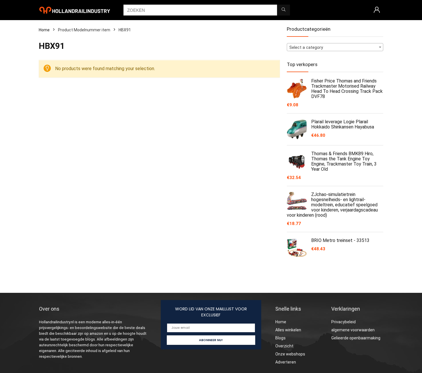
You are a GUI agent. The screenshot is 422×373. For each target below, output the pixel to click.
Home (44, 30)
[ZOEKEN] (283, 10)
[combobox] (335, 47)
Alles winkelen (288, 330)
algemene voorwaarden (353, 330)
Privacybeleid (343, 322)
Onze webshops (290, 354)
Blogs (280, 338)
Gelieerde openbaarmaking (355, 338)
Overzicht (284, 346)
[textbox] (335, 47)
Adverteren (285, 362)
